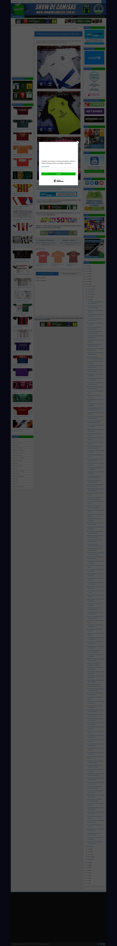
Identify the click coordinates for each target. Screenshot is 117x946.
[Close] (77, 142)
